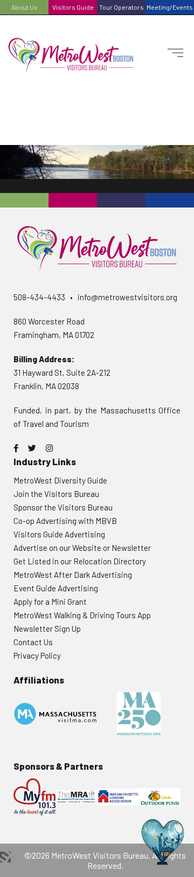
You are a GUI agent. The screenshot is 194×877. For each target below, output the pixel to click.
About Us (24, 7)
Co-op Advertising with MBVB (65, 521)
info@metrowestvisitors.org (127, 297)
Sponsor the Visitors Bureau (63, 507)
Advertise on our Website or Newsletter (82, 548)
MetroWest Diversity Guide (60, 480)
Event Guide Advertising (55, 588)
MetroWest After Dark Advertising (72, 574)
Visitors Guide (73, 7)
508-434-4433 (39, 297)
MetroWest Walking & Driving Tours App (82, 615)
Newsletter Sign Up (47, 628)
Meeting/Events (170, 7)
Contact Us (33, 642)
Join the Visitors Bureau (56, 494)
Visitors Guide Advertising (59, 534)
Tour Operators (121, 7)
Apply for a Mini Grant (50, 601)
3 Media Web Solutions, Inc (5, 857)
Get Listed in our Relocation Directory (79, 561)
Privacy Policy (37, 655)
